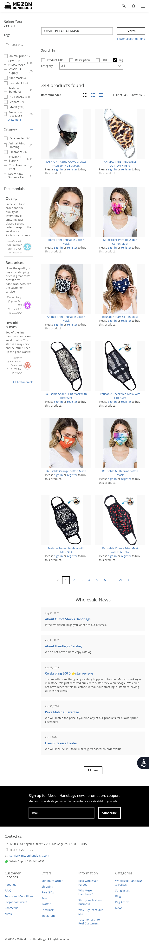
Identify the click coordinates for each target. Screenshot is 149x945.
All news (93, 770)
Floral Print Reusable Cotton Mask (66, 241)
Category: (47, 66)
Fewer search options (131, 39)
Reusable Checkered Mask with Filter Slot (120, 396)
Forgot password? (16, 902)
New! (118, 908)
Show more (14, 119)
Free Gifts (48, 892)
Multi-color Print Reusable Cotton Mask (120, 241)
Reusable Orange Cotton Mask (66, 471)
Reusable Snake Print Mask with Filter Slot (66, 396)
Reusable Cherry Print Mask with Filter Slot (120, 550)
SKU (104, 60)
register (72, 169)
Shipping (47, 886)
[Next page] (128, 580)
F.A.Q (8, 890)
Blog (118, 896)
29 (120, 580)
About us (10, 884)
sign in (58, 169)
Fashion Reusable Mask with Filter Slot (66, 550)
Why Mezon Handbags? (86, 892)
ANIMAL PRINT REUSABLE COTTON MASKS (120, 163)
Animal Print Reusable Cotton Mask (66, 318)
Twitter (46, 904)
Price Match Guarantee (62, 712)
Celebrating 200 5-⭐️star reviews (69, 673)
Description (82, 60)
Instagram (48, 915)
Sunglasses (122, 890)
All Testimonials (23, 382)
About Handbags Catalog (63, 646)
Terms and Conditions (19, 896)
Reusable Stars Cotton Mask (120, 317)
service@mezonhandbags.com (29, 855)
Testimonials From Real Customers (90, 921)
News (8, 914)
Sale (44, 898)
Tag (121, 60)
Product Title (55, 60)
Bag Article (122, 902)
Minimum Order (52, 881)
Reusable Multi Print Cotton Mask (120, 473)
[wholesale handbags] (16, 6)
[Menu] (143, 6)
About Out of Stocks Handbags (68, 619)
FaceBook (48, 910)
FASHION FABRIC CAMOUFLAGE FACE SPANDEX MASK (66, 163)
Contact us (11, 908)
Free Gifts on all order (61, 743)
